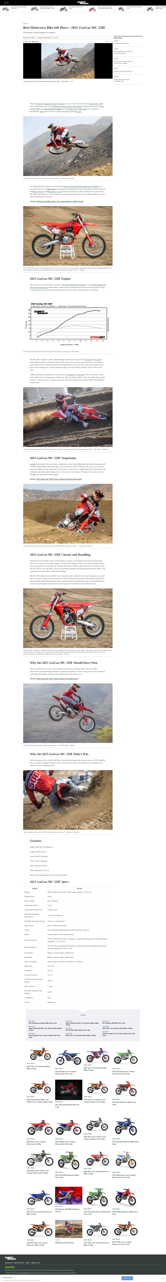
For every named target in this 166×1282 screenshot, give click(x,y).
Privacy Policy (19, 1263)
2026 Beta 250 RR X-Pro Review (123, 71)
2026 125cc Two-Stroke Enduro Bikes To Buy (81, 1035)
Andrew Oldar (30, 38)
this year (78, 111)
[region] (83, 1278)
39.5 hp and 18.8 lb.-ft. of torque (73, 285)
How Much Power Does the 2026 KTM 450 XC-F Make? (123, 62)
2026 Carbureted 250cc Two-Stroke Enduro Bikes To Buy (82, 1024)
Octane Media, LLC (25, 1273)
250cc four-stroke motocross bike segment (67, 106)
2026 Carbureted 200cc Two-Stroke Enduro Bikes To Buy (45, 1029)
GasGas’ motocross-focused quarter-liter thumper (81, 186)
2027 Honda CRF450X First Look (113, 1023)
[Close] (163, 1278)
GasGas (32, 464)
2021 (102, 106)
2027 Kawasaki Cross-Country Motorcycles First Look (118, 1034)
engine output (51, 189)
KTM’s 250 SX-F (38, 191)
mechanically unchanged (52, 109)
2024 (41, 111)
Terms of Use (35, 1263)
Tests (25, 23)
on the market (82, 109)
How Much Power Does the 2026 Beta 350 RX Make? (123, 52)
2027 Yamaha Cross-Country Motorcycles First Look (44, 1036)
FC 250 (97, 360)
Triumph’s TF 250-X (51, 104)
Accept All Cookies (127, 1278)
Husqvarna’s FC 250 (54, 191)
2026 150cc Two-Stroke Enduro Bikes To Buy (117, 1028)
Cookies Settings (10, 1267)
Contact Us (9, 1263)
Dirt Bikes (32, 1021)
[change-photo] (90, 61)
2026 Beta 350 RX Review (121, 43)
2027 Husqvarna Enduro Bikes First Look (43, 1023)
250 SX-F (88, 360)
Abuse (28, 1263)
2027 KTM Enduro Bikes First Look (78, 1030)
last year (61, 104)
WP (34, 474)
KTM (79, 464)
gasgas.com (51, 1002)
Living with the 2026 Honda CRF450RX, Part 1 (122, 80)
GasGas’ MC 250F (95, 104)
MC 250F (36, 109)
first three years (71, 109)
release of (39, 104)
